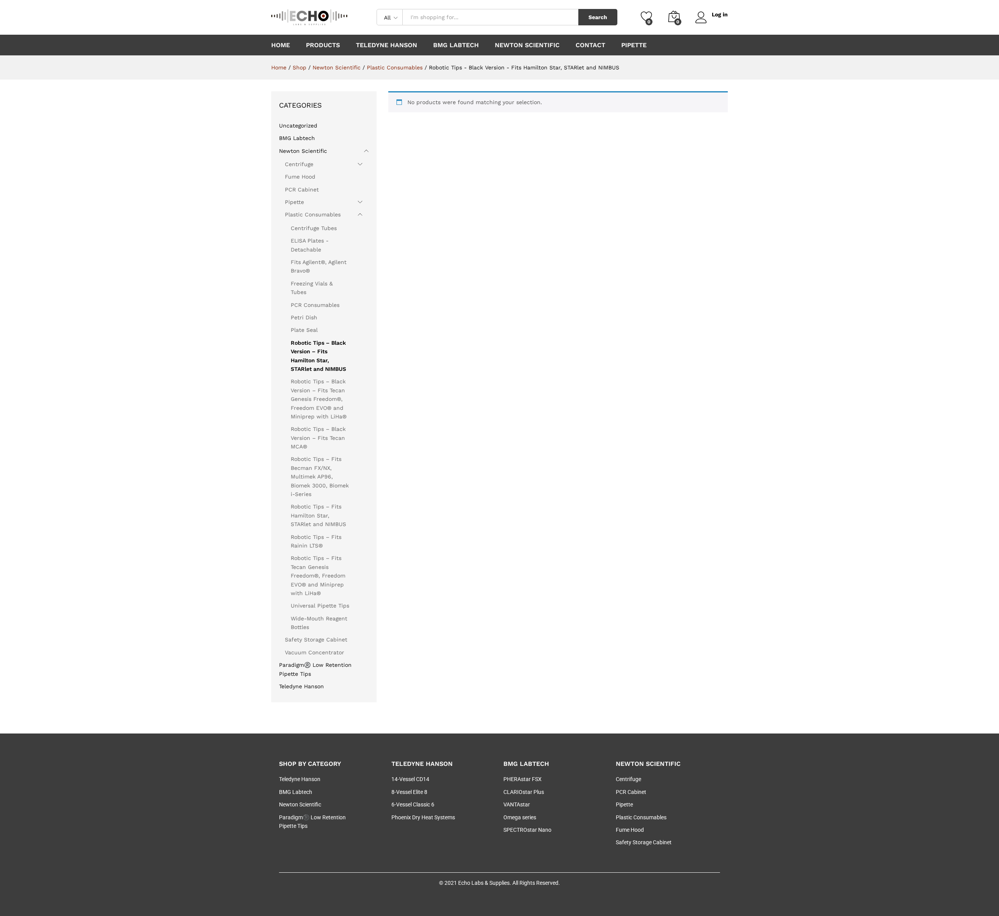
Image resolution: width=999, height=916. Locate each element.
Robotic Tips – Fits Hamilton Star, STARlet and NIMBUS (318, 515)
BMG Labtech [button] (456, 45)
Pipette (634, 45)
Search (597, 17)
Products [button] (323, 45)
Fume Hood (300, 177)
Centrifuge (299, 164)
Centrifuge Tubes (314, 228)
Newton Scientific (303, 151)
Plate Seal (304, 330)
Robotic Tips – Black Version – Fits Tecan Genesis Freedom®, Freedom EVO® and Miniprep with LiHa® (319, 399)
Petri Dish (304, 317)
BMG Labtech (297, 138)
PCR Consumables (315, 305)
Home (280, 45)
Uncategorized (298, 125)
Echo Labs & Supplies (484, 883)
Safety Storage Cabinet (316, 639)
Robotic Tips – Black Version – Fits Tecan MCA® (318, 438)
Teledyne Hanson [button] (386, 45)
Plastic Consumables (313, 214)
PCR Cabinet (302, 189)
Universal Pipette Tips (320, 605)
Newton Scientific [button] (527, 45)
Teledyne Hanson (301, 686)
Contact (590, 45)
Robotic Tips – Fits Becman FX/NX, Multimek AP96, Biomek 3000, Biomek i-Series (320, 476)
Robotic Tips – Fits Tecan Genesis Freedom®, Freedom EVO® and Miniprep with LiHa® (318, 575)
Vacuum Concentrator (314, 652)
